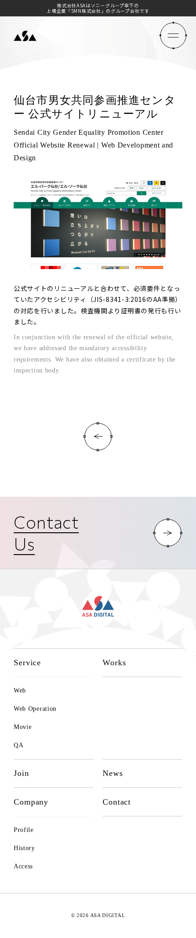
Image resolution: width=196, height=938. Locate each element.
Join (21, 773)
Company (31, 801)
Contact (117, 801)
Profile (24, 829)
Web (20, 690)
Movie (23, 727)
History (24, 848)
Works (114, 662)
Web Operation (35, 708)
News (113, 773)
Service (27, 662)
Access (23, 866)
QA (18, 745)
